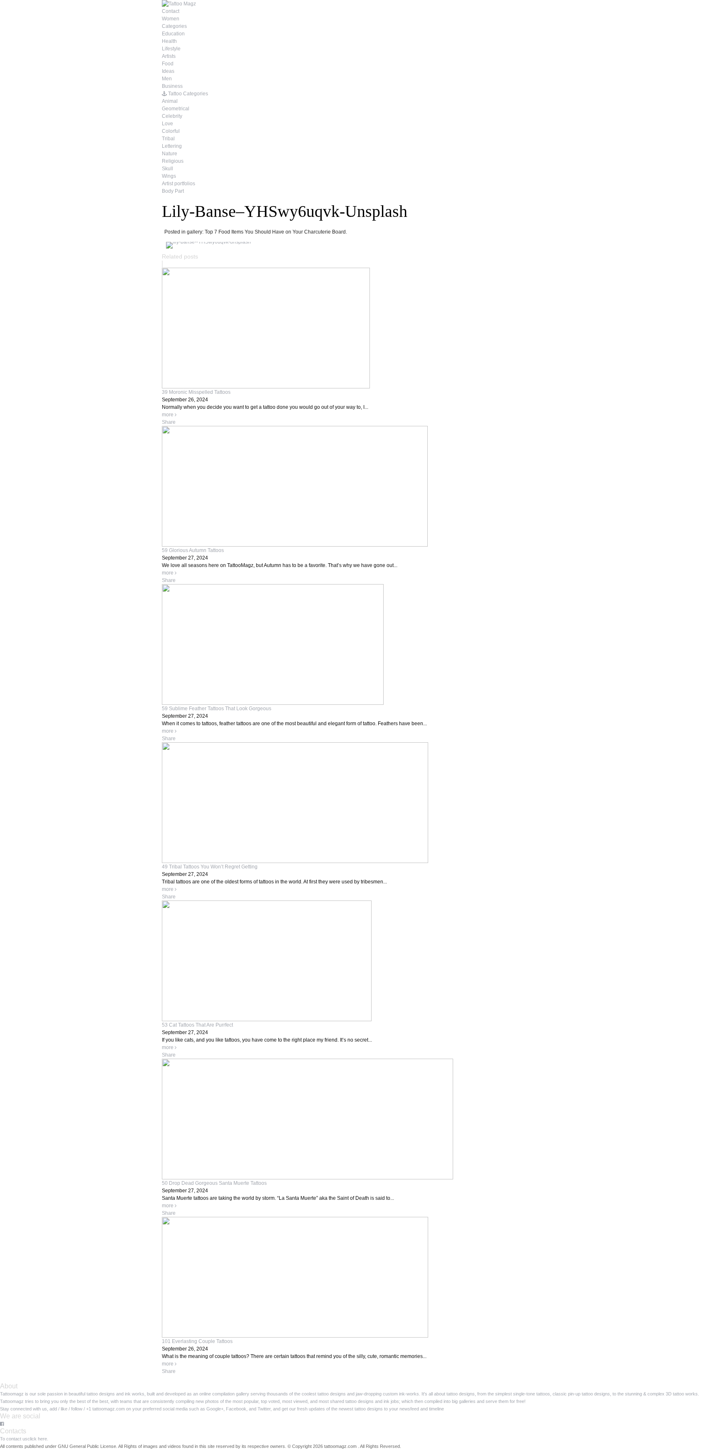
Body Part (173, 191)
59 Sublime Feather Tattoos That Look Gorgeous (216, 708)
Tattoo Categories (187, 94)
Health (169, 41)
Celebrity (172, 116)
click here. (37, 1438)
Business (172, 86)
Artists (169, 56)
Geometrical (175, 109)
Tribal (168, 139)
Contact (170, 11)
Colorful (171, 131)
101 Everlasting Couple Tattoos (197, 1341)
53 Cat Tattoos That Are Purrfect (197, 1025)
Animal (170, 101)
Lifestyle (171, 49)
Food (168, 64)
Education (173, 34)
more (168, 415)
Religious (172, 161)
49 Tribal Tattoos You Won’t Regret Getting (210, 867)
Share (169, 422)
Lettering (172, 146)
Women (170, 19)
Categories (174, 26)
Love (167, 124)
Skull (167, 169)
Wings (169, 176)
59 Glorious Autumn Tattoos (193, 550)
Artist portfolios (178, 184)
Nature (169, 154)
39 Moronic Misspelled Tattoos (196, 392)
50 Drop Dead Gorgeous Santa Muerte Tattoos (214, 1183)
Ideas (168, 71)
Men (167, 79)
